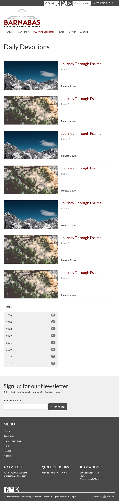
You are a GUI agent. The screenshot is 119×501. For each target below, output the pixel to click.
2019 (30, 356)
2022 (30, 335)
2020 (30, 349)
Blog (61, 32)
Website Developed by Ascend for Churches (97, 495)
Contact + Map (81, 3)
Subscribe (58, 407)
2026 (30, 315)
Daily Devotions (43, 32)
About (84, 32)
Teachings (23, 32)
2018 (30, 363)
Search (51, 3)
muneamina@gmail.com (15, 475)
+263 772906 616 (103, 3)
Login (73, 496)
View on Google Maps (89, 479)
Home (9, 32)
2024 (30, 322)
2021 (30, 342)
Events (72, 32)
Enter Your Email (12, 400)
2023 (30, 328)
